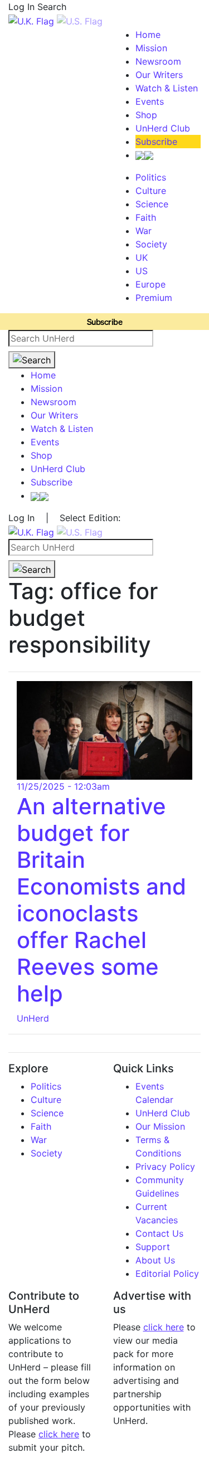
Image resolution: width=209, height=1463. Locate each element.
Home (148, 34)
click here (58, 1434)
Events (149, 101)
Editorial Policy (167, 1273)
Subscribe (156, 141)
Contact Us (159, 1233)
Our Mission (160, 1126)
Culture (150, 190)
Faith (145, 217)
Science (151, 204)
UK (141, 257)
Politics (150, 177)
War (143, 230)
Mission (151, 48)
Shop (146, 114)
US (141, 270)
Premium (153, 297)
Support (152, 1246)
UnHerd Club (162, 128)
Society (151, 244)
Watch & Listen (166, 88)
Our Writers (159, 74)
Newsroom (158, 61)
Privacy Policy (165, 1166)
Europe (150, 284)
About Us (155, 1260)
